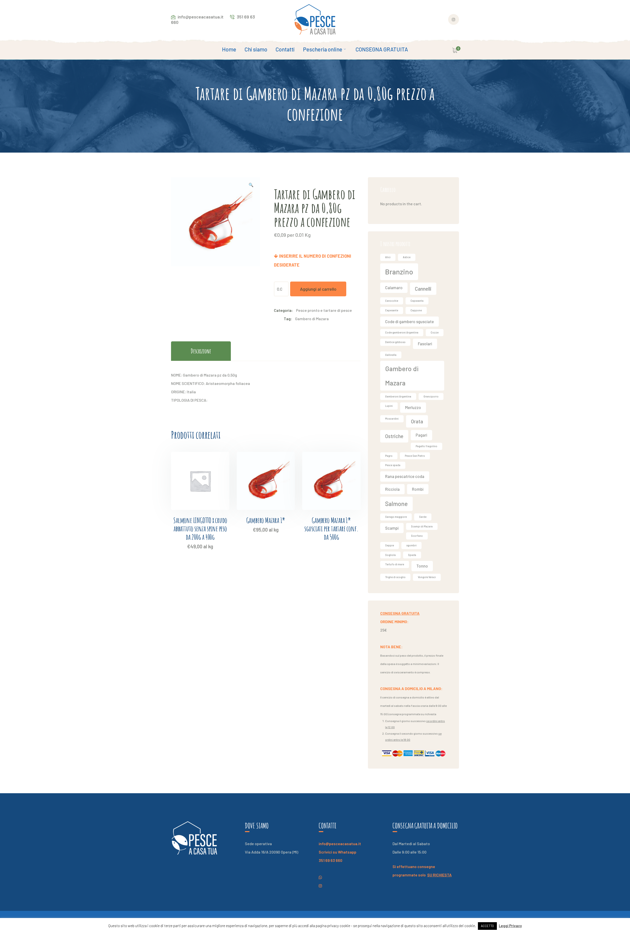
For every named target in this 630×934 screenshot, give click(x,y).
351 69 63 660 (330, 860)
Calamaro (394, 287)
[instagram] (320, 877)
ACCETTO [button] (487, 926)
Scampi (392, 527)
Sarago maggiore (396, 516)
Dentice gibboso (395, 342)
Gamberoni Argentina (398, 396)
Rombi (418, 489)
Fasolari (425, 343)
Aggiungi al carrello (318, 289)
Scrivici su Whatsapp (337, 852)
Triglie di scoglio (395, 577)
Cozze (435, 332)
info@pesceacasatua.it (340, 843)
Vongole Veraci (427, 577)
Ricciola (392, 489)
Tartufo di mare (394, 564)
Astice (406, 257)
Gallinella (390, 354)
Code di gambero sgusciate (409, 321)
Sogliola (390, 554)
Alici (388, 257)
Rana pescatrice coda (404, 476)
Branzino (399, 271)
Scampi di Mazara (422, 526)
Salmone (396, 503)
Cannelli (423, 288)
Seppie (389, 545)
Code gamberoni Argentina (401, 332)
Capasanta (417, 300)
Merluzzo (413, 407)
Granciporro (431, 396)
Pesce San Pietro (415, 455)
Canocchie (391, 300)
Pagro (389, 455)
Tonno (422, 565)
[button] (251, 185)
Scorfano (417, 535)
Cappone (416, 310)
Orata (417, 421)
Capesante (391, 310)
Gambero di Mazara (312, 318)
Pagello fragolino (426, 446)
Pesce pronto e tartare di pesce (324, 310)
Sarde (422, 516)
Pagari (421, 434)
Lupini (389, 405)
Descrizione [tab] (201, 351)
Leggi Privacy (510, 925)
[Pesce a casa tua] (315, 18)
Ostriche (394, 436)
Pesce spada (392, 465)
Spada (412, 554)
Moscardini (392, 418)
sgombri (411, 545)
